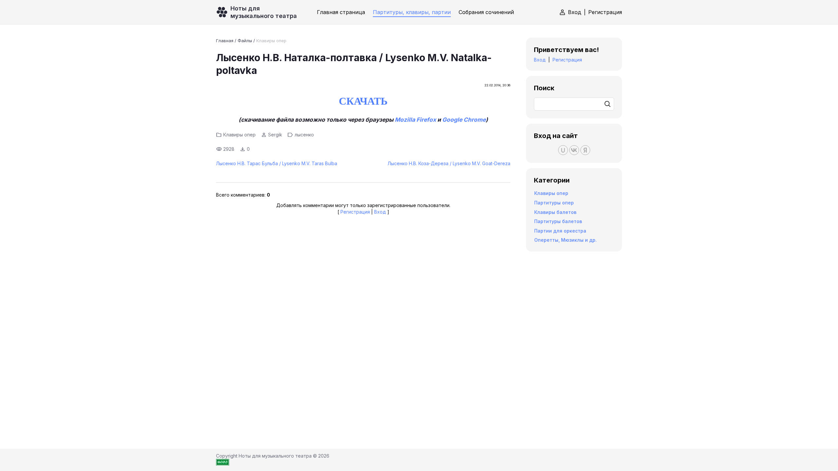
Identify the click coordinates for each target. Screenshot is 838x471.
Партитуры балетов (558, 221)
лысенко (304, 134)
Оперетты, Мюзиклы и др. (565, 240)
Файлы (245, 40)
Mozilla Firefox (415, 119)
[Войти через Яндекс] (585, 150)
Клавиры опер (271, 40)
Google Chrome (464, 119)
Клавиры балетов (555, 212)
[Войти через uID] (563, 150)
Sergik (275, 134)
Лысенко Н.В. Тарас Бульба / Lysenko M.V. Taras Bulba (276, 163)
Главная (224, 40)
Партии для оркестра (560, 231)
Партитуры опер (554, 202)
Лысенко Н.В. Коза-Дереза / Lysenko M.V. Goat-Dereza (449, 163)
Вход (574, 12)
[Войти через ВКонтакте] (574, 150)
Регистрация (605, 12)
